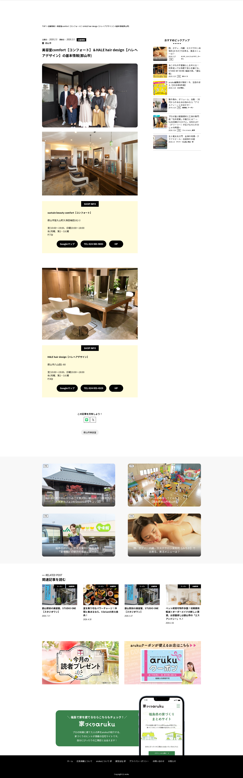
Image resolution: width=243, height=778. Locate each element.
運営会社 (119, 761)
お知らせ (172, 761)
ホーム (70, 761)
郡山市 (48, 43)
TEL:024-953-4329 (93, 388)
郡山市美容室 (90, 432)
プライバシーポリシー (139, 761)
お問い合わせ (158, 761)
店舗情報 (81, 40)
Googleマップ (67, 244)
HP (116, 244)
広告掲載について (84, 761)
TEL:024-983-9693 (93, 244)
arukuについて (102, 761)
